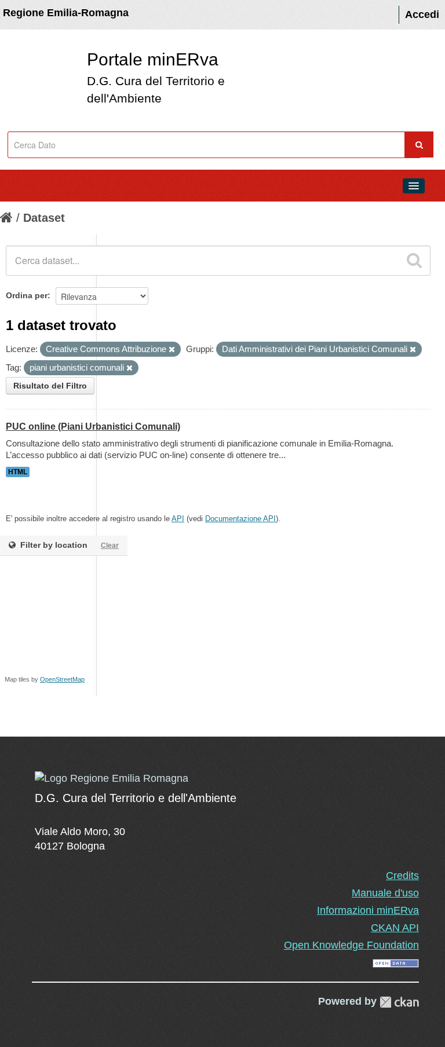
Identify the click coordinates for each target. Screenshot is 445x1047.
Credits (402, 875)
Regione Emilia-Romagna (66, 13)
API (178, 518)
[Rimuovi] (172, 349)
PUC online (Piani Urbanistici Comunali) (93, 426)
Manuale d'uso (385, 893)
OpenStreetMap (62, 679)
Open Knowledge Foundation (351, 945)
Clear (110, 545)
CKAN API (395, 927)
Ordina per (27, 295)
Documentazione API (240, 518)
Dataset (44, 217)
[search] (414, 260)
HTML (17, 472)
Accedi (422, 14)
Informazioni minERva (368, 910)
